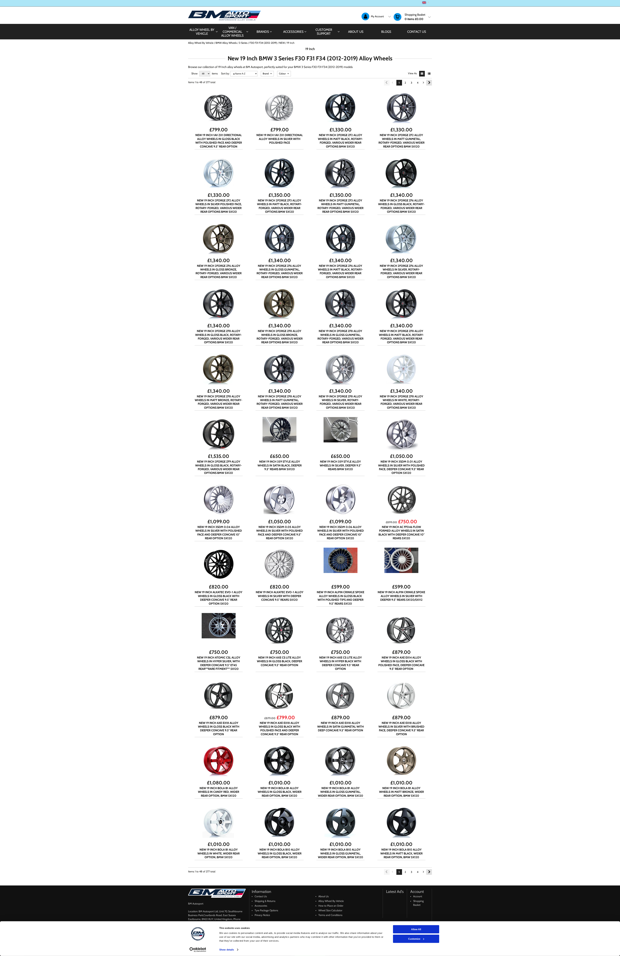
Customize (414, 938)
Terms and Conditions (330, 915)
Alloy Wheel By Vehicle (201, 32)
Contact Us (416, 32)
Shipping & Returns (265, 901)
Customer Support (323, 32)
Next (429, 83)
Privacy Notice (262, 915)
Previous (387, 83)
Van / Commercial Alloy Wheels (232, 31)
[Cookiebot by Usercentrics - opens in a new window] (198, 949)
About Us (355, 32)
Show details (226, 949)
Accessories (293, 32)
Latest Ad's (395, 891)
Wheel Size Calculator (330, 910)
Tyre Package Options (266, 910)
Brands (263, 32)
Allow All (416, 929)
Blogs (386, 32)
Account (417, 896)
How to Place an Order (330, 905)
